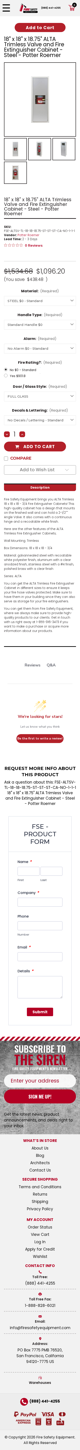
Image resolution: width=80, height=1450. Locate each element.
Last (43, 880)
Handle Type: (40, 314)
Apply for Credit (40, 1249)
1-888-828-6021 (40, 1305)
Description (40, 487)
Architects (40, 1163)
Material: (40, 291)
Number (23, 934)
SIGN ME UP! (40, 1096)
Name (25, 861)
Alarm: (40, 338)
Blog (40, 1155)
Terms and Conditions (40, 1187)
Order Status (40, 1227)
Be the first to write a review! (40, 738)
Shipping (40, 1201)
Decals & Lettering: (40, 410)
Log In (40, 1242)
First (21, 880)
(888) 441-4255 (51, 8)
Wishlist (40, 1256)
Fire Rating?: (40, 362)
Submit (40, 1012)
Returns (40, 1194)
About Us (40, 1148)
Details (25, 971)
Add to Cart (39, 447)
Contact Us (40, 1170)
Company (28, 892)
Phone (23, 916)
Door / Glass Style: (40, 386)
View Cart (40, 1234)
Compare (21, 458)
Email (24, 947)
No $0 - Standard (23, 370)
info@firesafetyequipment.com (40, 1327)
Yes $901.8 (18, 376)
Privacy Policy (40, 1209)
